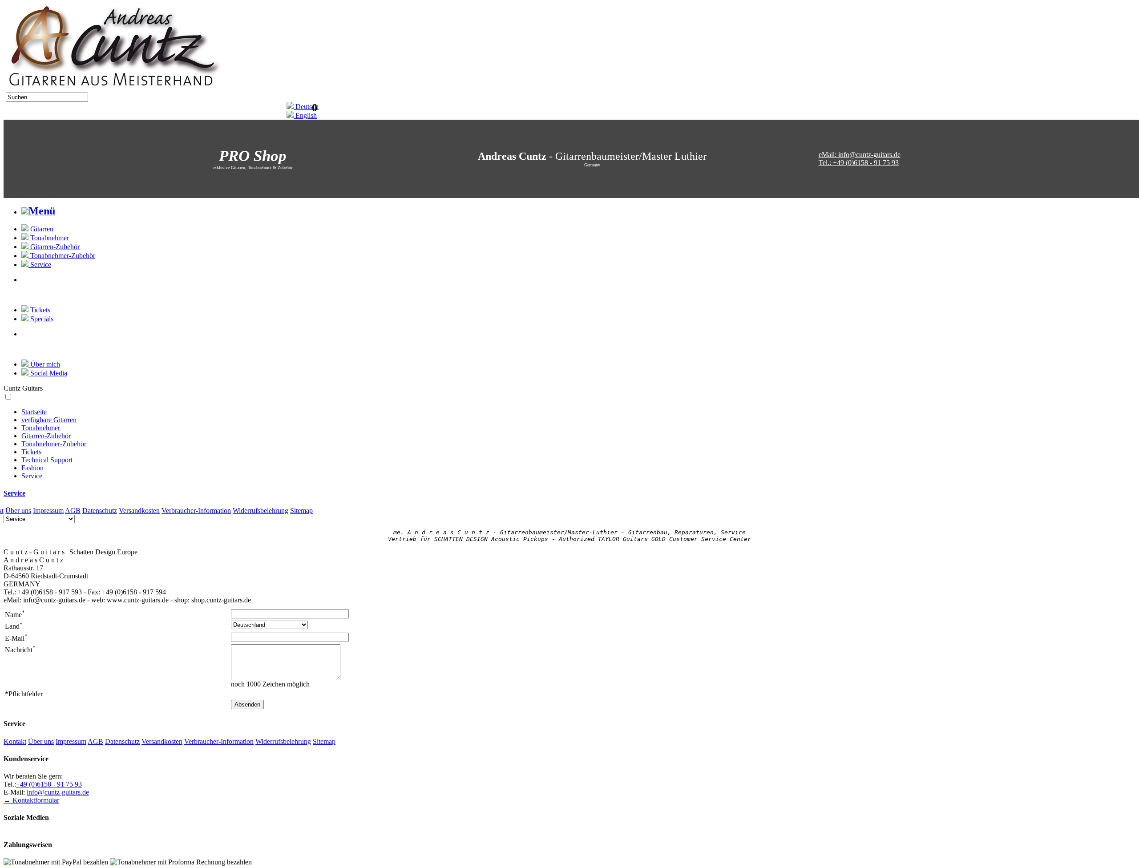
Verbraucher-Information (196, 510)
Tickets (31, 452)
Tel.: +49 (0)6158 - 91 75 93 (859, 162)
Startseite (34, 412)
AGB (73, 510)
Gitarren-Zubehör (46, 436)
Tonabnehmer (40, 428)
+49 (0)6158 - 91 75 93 (49, 784)
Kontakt (15, 741)
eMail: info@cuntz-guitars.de (860, 154)
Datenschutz (99, 510)
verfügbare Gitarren (49, 420)
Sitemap (301, 510)
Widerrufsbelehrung (260, 510)
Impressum (48, 510)
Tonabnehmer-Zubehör (53, 444)
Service (31, 476)
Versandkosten (139, 510)
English (305, 115)
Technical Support (47, 460)
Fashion (32, 468)
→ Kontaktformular (31, 800)
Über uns (18, 510)
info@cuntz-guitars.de (58, 792)
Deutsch (306, 106)
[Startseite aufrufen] (114, 90)
